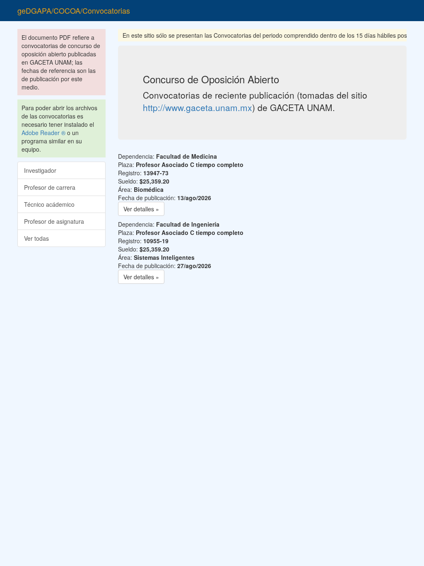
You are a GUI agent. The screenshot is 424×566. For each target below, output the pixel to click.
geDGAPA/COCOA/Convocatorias (73, 10)
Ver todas (36, 238)
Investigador (40, 170)
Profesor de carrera (49, 187)
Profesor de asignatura (54, 221)
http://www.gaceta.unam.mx (197, 107)
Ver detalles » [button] (141, 209)
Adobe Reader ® (43, 132)
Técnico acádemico (49, 204)
